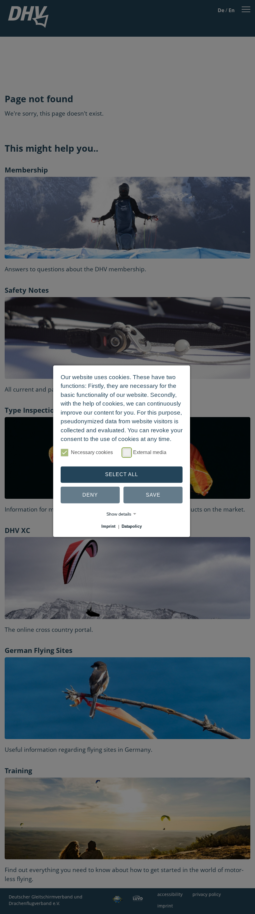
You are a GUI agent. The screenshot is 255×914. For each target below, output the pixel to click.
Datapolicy (132, 526)
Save (153, 495)
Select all (121, 474)
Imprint (108, 526)
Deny (90, 495)
